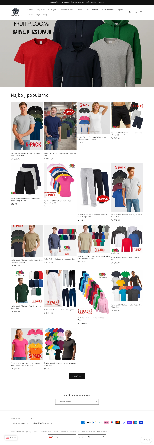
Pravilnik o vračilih (45, 431)
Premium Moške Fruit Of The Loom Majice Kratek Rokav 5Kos (25, 154)
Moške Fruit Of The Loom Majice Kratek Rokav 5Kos (60, 154)
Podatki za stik (102, 431)
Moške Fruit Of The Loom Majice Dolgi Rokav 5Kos (126, 258)
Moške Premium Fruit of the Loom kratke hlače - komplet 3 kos (25, 200)
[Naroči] (96, 401)
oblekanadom (20, 432)
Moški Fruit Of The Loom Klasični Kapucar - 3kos (92, 319)
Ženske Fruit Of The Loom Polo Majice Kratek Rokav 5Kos (60, 364)
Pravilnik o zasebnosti (61, 431)
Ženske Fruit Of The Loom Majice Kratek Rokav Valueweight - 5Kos (91, 138)
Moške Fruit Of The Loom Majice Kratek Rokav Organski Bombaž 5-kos (93, 257)
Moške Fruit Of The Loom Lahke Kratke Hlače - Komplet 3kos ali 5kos (126, 134)
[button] (30, 9)
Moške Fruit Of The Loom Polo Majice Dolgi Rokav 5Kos (26, 307)
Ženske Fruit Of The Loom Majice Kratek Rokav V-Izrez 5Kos (58, 202)
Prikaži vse (77, 376)
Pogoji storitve (75, 431)
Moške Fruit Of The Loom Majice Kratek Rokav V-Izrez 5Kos (127, 306)
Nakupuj (77, 73)
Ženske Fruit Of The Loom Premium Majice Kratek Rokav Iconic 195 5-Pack (26, 364)
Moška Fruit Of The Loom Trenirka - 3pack (59, 310)
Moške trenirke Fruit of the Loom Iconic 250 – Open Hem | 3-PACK (93, 216)
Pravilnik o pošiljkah (88, 431)
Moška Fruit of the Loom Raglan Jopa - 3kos (59, 259)
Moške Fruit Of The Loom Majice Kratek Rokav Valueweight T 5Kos (27, 261)
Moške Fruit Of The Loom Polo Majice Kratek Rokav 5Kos (126, 216)
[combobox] (62, 436)
